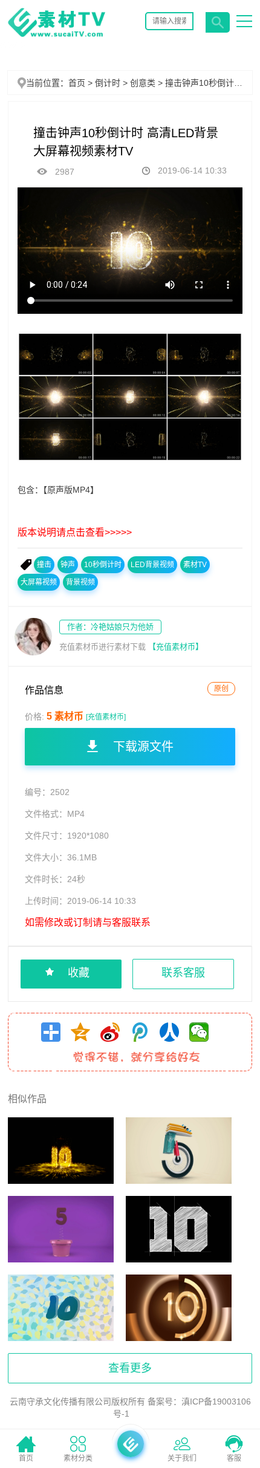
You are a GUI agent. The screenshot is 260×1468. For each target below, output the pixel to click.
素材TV (195, 564)
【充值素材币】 (175, 646)
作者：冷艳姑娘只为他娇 (110, 626)
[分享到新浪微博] (110, 1032)
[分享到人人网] (169, 1032)
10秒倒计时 (103, 564)
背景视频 (80, 582)
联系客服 (183, 973)
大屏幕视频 (39, 582)
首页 (76, 83)
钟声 (67, 564)
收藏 (78, 973)
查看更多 (130, 1368)
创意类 (147, 83)
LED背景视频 (152, 564)
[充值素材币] (106, 717)
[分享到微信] (199, 1032)
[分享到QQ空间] (80, 1032)
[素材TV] (56, 37)
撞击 (44, 564)
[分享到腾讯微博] (139, 1032)
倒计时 (112, 83)
